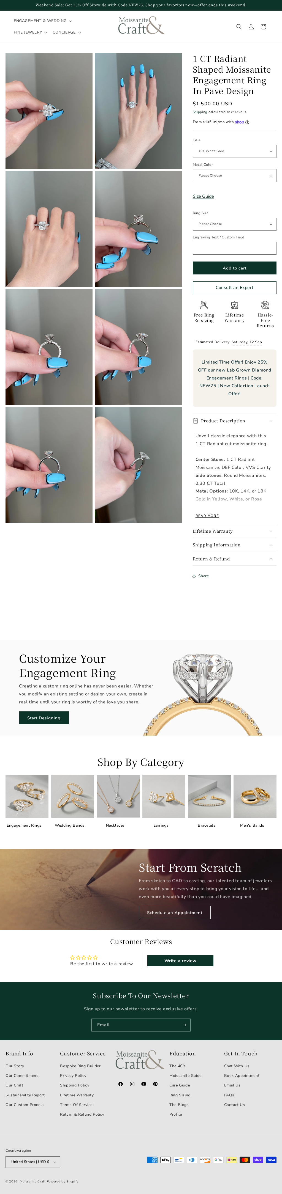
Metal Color (203, 164)
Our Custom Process (25, 1104)
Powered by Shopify (63, 1181)
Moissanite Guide (185, 1075)
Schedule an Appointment (174, 912)
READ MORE (207, 516)
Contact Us (234, 1104)
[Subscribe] (184, 1025)
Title (197, 140)
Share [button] (203, 576)
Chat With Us (237, 1066)
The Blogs (179, 1104)
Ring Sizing (180, 1095)
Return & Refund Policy (82, 1114)
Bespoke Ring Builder (80, 1066)
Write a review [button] (180, 961)
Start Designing (44, 718)
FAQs (229, 1095)
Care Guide (179, 1085)
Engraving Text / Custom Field (219, 237)
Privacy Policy (73, 1075)
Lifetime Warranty (77, 1095)
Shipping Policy (74, 1085)
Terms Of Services (77, 1104)
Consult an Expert (235, 288)
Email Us (232, 1085)
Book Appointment (242, 1075)
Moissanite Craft (33, 1181)
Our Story (15, 1066)
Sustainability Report (25, 1095)
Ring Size (201, 213)
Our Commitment (22, 1075)
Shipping (200, 112)
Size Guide (203, 196)
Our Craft (14, 1085)
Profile (175, 1114)
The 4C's (177, 1066)
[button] (42, 21)
